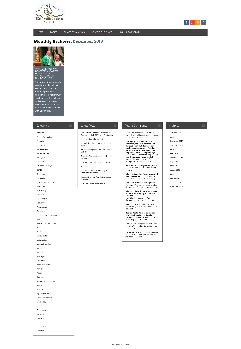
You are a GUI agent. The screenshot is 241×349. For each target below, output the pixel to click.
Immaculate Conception (46, 223)
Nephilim (40, 252)
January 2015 (175, 170)
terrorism (40, 314)
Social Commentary (44, 297)
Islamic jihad (42, 231)
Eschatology (41, 190)
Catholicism (41, 161)
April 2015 (174, 166)
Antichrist (40, 141)
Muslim (39, 248)
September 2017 (176, 141)
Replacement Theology (46, 281)
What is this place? (102, 32)
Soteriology (41, 302)
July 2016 (173, 149)
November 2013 (176, 186)
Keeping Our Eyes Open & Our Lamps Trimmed (96, 178)
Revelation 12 (42, 285)
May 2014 (173, 174)
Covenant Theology (44, 166)
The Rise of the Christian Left (92, 139)
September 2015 (176, 157)
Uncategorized (43, 326)
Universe (40, 331)
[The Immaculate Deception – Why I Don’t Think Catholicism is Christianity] (48, 65)
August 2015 (175, 161)
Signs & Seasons (43, 293)
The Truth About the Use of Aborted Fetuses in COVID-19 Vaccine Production (97, 134)
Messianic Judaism (44, 244)
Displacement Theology (46, 182)
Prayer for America (74, 32)
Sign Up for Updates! (131, 32)
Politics (39, 273)
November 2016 (176, 145)
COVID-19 (40, 170)
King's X (84, 166)
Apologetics (41, 145)
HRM (38, 219)
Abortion (40, 133)
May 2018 (173, 137)
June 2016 (174, 153)
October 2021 (175, 133)
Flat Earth (40, 203)
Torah (39, 322)
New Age (40, 256)
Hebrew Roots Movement (47, 215)
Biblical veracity (43, 153)
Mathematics (42, 240)
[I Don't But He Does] (49, 23)
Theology (40, 318)
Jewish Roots (42, 236)
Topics (53, 32)
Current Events (42, 178)
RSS (197, 22)
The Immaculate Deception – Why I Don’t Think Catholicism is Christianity (46, 73)
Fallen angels (42, 199)
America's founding (44, 137)
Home (40, 32)
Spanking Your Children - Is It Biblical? (95, 162)
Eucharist (40, 194)
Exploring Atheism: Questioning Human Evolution (96, 157)
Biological (41, 157)
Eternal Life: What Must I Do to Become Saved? (96, 144)
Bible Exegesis (42, 149)
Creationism (41, 174)
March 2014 (174, 178)
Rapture (40, 277)
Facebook (186, 22)
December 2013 (176, 182)
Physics (40, 269)
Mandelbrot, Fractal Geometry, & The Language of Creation (95, 171)
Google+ (192, 22)
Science (40, 289)
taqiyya (40, 306)
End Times (41, 186)
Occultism (41, 260)
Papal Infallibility (43, 264)
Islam (39, 227)
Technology (41, 310)
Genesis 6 (40, 211)
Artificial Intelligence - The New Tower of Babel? (97, 150)
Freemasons (42, 207)
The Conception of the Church (93, 183)
